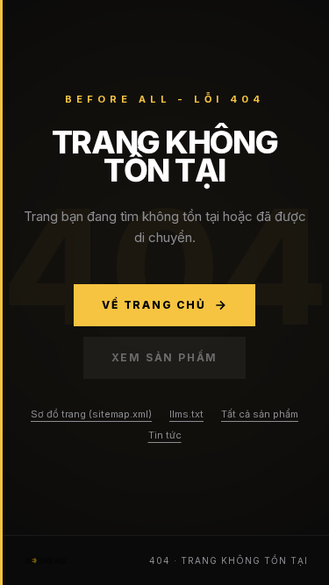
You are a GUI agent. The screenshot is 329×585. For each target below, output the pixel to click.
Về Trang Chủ (154, 304)
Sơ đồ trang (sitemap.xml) (91, 414)
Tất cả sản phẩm (259, 414)
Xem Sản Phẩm (164, 357)
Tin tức (165, 435)
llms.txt (186, 414)
